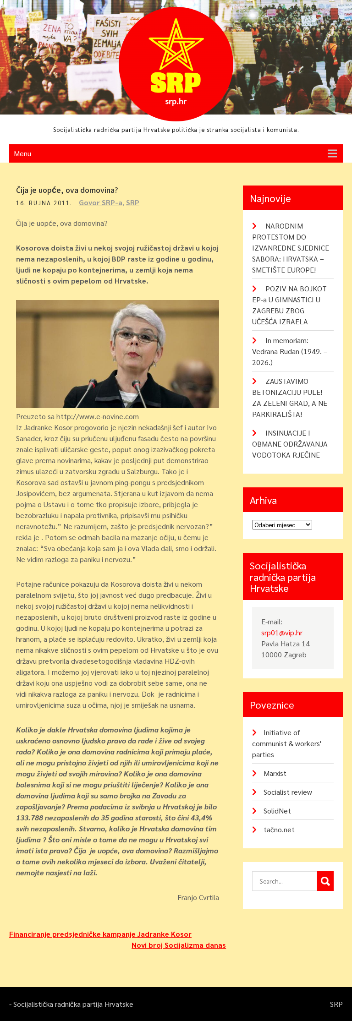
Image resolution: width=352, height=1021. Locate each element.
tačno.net (279, 829)
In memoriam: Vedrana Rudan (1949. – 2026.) (290, 351)
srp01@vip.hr (281, 632)
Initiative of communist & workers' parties (286, 743)
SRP (132, 202)
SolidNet (277, 810)
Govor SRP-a (100, 202)
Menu (22, 153)
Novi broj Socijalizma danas (179, 945)
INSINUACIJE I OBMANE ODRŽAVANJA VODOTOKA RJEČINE (290, 443)
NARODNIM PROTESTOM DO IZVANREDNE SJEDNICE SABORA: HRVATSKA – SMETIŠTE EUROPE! (290, 247)
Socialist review (288, 792)
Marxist (275, 773)
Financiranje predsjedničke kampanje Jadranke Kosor (100, 934)
